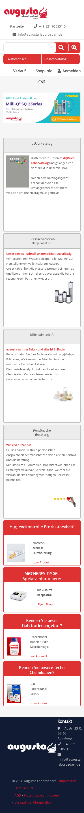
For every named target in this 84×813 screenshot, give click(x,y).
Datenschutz (24, 788)
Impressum (67, 781)
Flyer (40, 604)
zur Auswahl (39, 656)
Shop (49, 604)
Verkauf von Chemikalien (33, 802)
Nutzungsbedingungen (41, 795)
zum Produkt (42, 562)
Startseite (16, 26)
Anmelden (71, 70)
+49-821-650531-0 (52, 26)
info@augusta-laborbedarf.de (40, 34)
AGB (18, 795)
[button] (22, 59)
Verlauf (19, 71)
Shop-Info (44, 71)
